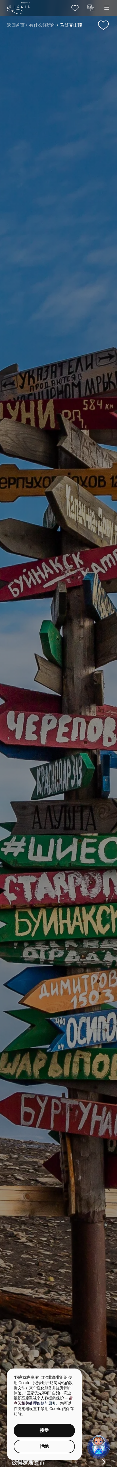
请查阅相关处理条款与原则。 (43, 1401)
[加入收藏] (103, 25)
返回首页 (15, 25)
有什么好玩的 (42, 25)
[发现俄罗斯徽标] (18, 8)
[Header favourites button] (75, 8)
